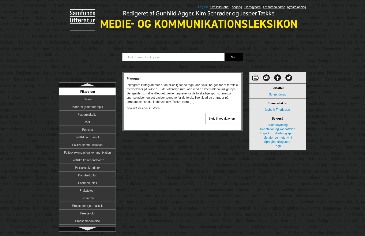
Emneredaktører (274, 7)
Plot (87, 122)
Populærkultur (87, 175)
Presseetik (87, 198)
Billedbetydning (277, 125)
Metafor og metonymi (277, 137)
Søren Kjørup (277, 94)
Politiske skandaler (87, 167)
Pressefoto (87, 213)
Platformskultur (88, 114)
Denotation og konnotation (277, 129)
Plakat (87, 99)
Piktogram (87, 91)
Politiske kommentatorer (87, 160)
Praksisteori (87, 190)
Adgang (237, 7)
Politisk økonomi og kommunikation (87, 152)
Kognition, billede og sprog (277, 133)
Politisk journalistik (87, 137)
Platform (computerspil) (87, 107)
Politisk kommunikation (87, 145)
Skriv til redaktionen (222, 118)
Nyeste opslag (296, 7)
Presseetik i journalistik (87, 205)
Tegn (277, 146)
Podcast (87, 129)
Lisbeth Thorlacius (277, 109)
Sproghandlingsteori (277, 141)
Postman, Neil (87, 183)
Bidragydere (252, 7)
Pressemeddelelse (87, 221)
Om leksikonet (219, 7)
